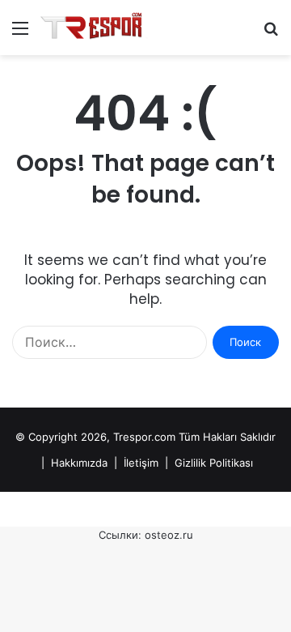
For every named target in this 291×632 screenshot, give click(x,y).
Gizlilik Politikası (214, 462)
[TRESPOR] (94, 27)
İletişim (141, 462)
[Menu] (20, 33)
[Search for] (271, 33)
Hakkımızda (79, 462)
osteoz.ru (169, 534)
